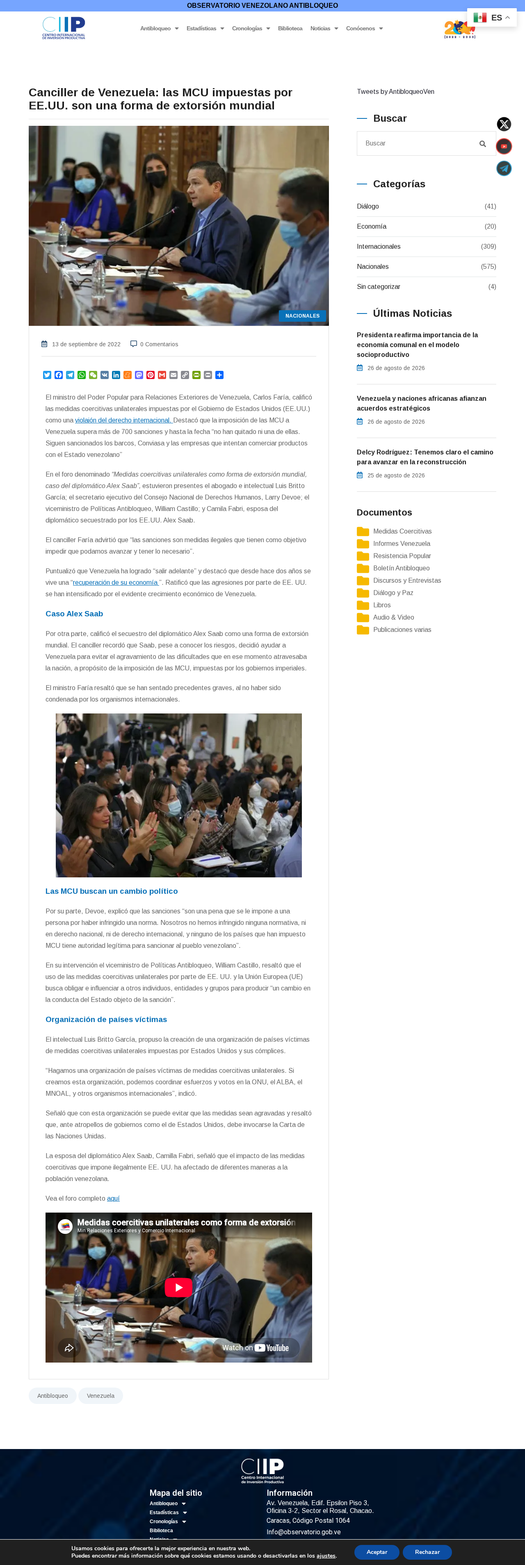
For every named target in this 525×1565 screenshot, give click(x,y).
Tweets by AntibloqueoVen (395, 91)
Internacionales (379, 246)
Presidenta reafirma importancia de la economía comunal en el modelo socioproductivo (417, 345)
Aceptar (377, 1552)
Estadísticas (201, 28)
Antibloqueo (155, 28)
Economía (371, 226)
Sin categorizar (378, 286)
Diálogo (368, 206)
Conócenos (360, 28)
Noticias (320, 28)
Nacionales (373, 266)
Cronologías (247, 28)
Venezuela (100, 1395)
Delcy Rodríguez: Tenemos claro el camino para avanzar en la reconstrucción (425, 457)
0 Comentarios (159, 344)
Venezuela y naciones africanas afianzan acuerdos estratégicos (421, 403)
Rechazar (427, 1552)
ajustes (326, 1556)
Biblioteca (290, 28)
